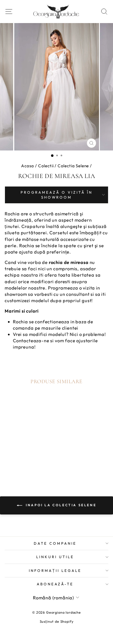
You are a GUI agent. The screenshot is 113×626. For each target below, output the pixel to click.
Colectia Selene (73, 165)
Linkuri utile (55, 557)
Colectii (46, 165)
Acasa (27, 165)
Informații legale (55, 570)
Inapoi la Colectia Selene (60, 505)
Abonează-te (55, 584)
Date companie (55, 543)
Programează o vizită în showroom (56, 195)
